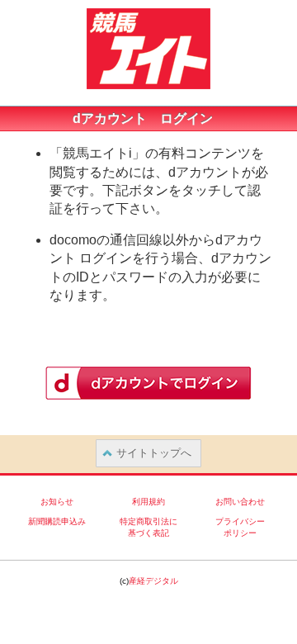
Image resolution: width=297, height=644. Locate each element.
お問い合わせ (240, 501)
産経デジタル (153, 580)
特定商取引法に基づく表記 (148, 527)
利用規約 (148, 501)
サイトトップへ (153, 453)
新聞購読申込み (57, 521)
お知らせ (56, 501)
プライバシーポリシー (240, 527)
